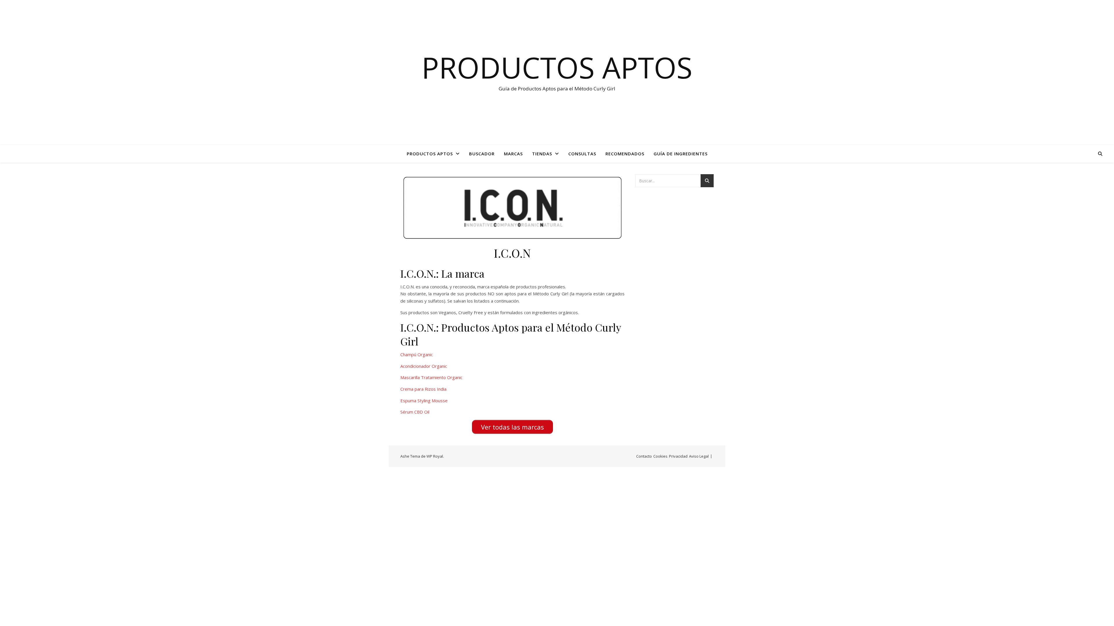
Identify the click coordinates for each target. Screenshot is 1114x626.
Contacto (644, 456)
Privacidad (678, 456)
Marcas (513, 153)
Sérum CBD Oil (414, 412)
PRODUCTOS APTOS (430, 153)
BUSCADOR (482, 153)
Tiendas (542, 153)
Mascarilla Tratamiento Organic (431, 377)
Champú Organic (416, 354)
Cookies (660, 456)
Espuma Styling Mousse (424, 400)
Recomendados (624, 153)
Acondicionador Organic (423, 366)
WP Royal (434, 456)
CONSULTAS (582, 153)
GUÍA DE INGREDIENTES (681, 153)
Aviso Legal (699, 456)
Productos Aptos (557, 67)
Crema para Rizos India (423, 389)
